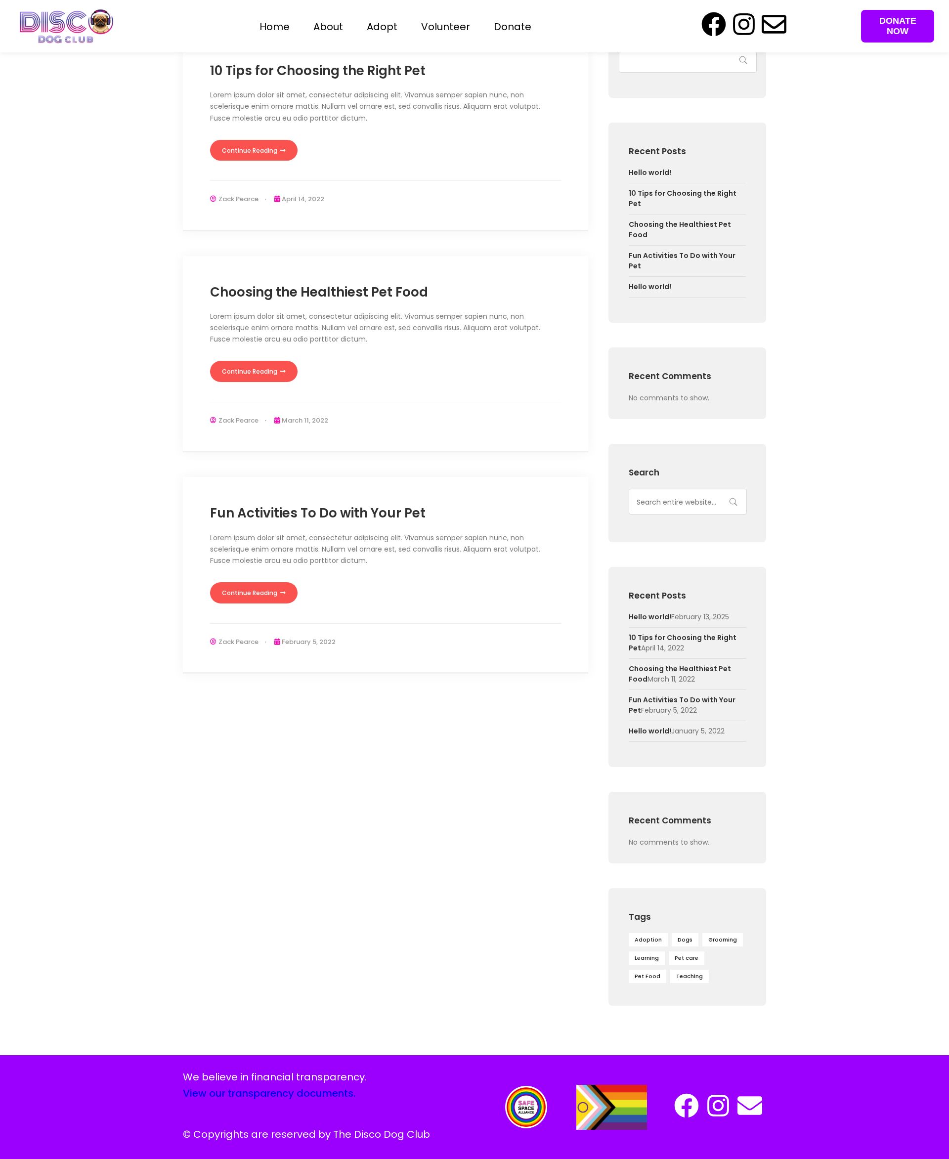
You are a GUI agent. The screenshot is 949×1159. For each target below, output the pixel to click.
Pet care (686, 958)
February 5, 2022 (309, 641)
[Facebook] (713, 24)
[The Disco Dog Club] (66, 26)
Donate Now (897, 26)
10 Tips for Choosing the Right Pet (318, 71)
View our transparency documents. (269, 1093)
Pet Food (647, 976)
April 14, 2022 (303, 199)
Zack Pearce (238, 199)
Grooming (722, 940)
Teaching (689, 976)
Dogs (685, 940)
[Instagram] (744, 24)
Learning (647, 958)
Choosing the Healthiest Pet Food (319, 292)
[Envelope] (774, 24)
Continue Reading (250, 150)
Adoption (648, 940)
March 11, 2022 (305, 420)
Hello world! (650, 172)
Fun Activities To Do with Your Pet (318, 513)
